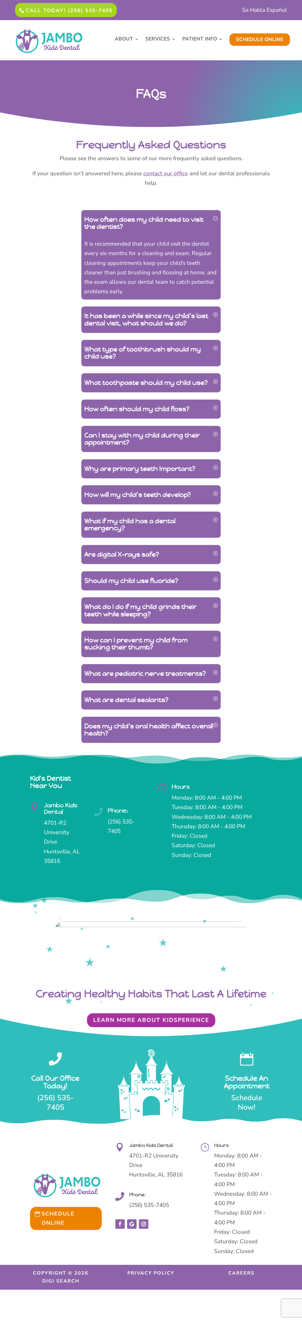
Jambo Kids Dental (61, 809)
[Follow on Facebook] (120, 1224)
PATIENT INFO (199, 39)
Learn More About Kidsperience (151, 1020)
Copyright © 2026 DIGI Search (60, 1277)
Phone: (118, 810)
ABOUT (124, 39)
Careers (241, 1273)
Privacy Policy (150, 1273)
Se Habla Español (264, 11)
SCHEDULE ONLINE (259, 39)
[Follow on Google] (132, 1224)
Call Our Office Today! (55, 1082)
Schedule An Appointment (247, 1082)
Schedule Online (58, 1218)
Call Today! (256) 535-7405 (69, 10)
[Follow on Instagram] (143, 1224)
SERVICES (157, 39)
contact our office (165, 173)
